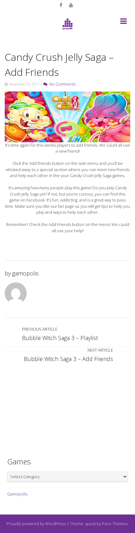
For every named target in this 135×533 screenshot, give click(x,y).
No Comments (61, 84)
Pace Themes (114, 523)
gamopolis (25, 273)
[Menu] (123, 22)
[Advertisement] (67, 407)
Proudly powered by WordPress (36, 523)
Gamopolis (17, 494)
